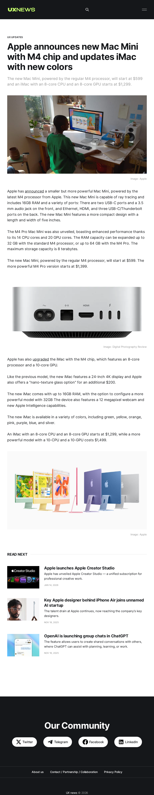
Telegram (61, 742)
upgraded (41, 359)
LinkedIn (131, 742)
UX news (71, 792)
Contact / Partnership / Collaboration (74, 772)
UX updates (15, 37)
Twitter (27, 742)
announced (34, 191)
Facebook (96, 742)
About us (38, 772)
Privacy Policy (113, 772)
